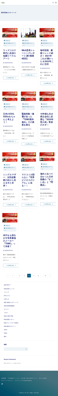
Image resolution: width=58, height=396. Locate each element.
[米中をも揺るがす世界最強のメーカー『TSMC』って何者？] (10, 217)
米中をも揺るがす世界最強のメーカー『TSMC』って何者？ (9, 241)
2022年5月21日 (9, 62)
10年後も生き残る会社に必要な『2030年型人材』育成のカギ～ (46, 119)
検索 (5, 344)
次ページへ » (50, 276)
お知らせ (8, 40)
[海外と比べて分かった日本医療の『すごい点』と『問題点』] (47, 156)
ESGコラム (7, 295)
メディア (6, 292)
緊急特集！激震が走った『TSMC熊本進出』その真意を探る (28, 119)
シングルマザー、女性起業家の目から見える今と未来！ (9, 180)
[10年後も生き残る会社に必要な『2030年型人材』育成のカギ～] (47, 95)
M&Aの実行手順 (8, 316)
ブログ (6, 312)
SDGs (5, 329)
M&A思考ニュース (9, 289)
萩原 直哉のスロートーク (9, 44)
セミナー (6, 309)
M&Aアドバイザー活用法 (11, 323)
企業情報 (3, 378)
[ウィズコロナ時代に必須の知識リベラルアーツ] (10, 32)
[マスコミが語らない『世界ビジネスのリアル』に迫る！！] (28, 156)
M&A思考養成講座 (9, 306)
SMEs (5, 333)
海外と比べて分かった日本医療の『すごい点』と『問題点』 (46, 179)
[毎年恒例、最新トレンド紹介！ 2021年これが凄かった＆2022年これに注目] (47, 32)
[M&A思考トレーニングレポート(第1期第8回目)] (28, 32)
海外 (5, 336)
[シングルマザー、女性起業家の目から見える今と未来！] (10, 156)
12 (45, 275)
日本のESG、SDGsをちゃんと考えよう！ (9, 117)
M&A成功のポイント (10, 326)
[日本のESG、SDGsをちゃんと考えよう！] (10, 95)
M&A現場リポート (9, 319)
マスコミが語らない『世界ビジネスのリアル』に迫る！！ (28, 180)
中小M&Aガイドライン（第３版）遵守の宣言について (22, 378)
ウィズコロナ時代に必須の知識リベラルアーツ (9, 54)
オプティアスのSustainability (23, 380)
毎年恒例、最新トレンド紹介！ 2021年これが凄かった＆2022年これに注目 (47, 57)
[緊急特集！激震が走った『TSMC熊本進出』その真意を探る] (28, 95)
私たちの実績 (43, 378)
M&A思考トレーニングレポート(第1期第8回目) (28, 54)
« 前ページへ (8, 276)
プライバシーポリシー (7, 380)
